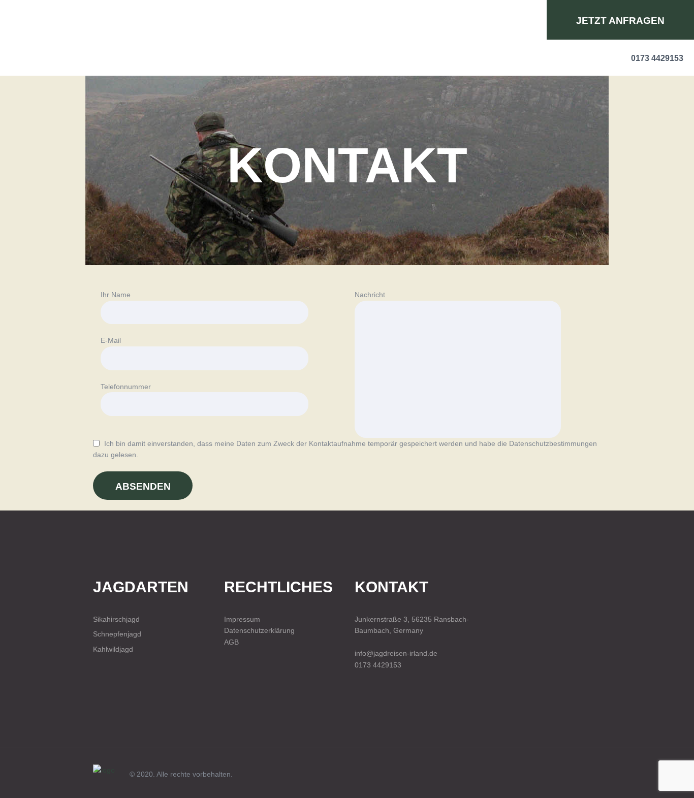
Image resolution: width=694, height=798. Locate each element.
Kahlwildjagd (113, 649)
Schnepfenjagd (117, 634)
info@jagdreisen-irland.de (396, 653)
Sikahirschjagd (116, 619)
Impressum (242, 619)
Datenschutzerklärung (259, 630)
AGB (231, 642)
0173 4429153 (378, 665)
